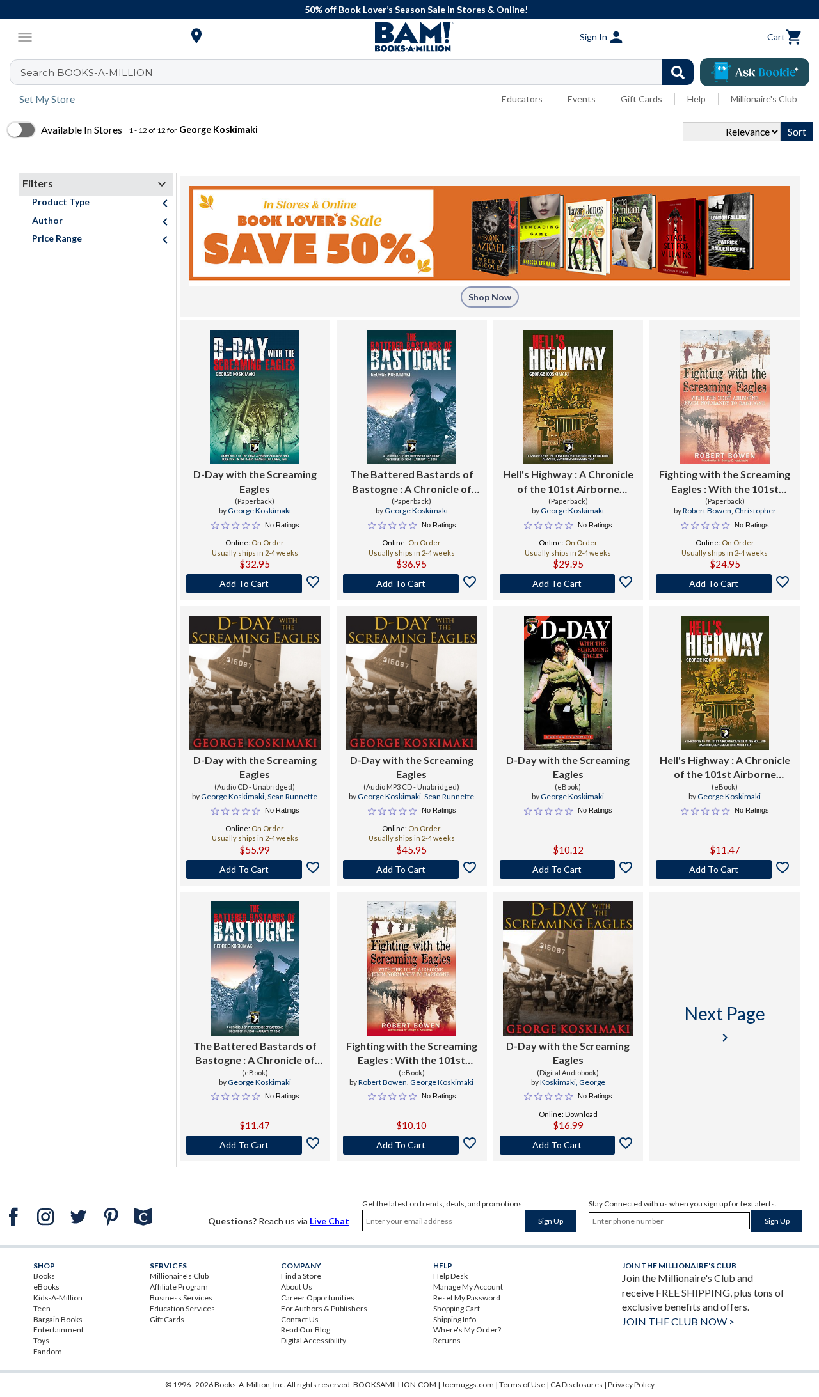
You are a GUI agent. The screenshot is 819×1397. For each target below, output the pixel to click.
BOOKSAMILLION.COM (394, 1384)
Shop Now (489, 297)
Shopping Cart (456, 1308)
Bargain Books (58, 1319)
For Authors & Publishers (324, 1308)
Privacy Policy (631, 1384)
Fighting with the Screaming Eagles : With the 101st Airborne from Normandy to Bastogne (724, 482)
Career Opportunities (317, 1297)
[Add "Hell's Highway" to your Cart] (568, 583)
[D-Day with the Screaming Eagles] (255, 397)
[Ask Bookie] (754, 72)
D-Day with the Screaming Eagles (255, 481)
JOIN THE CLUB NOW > (678, 1321)
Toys (41, 1340)
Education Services (182, 1308)
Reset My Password (466, 1297)
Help (696, 98)
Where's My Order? (467, 1329)
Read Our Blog (305, 1329)
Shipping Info (454, 1319)
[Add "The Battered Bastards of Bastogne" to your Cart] (412, 583)
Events (582, 98)
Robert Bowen (707, 510)
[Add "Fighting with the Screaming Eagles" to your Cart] (724, 583)
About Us (296, 1287)
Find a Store (301, 1276)
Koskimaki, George (572, 1082)
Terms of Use (522, 1384)
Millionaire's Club (764, 98)
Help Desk (450, 1276)
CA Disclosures (576, 1384)
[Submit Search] (678, 72)
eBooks (46, 1287)
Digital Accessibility (313, 1340)
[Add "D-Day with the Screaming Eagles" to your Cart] (255, 583)
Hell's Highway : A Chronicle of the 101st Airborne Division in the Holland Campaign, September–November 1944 (725, 768)
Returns (447, 1340)
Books (44, 1276)
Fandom (47, 1351)
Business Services (181, 1297)
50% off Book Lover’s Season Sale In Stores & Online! (416, 9)
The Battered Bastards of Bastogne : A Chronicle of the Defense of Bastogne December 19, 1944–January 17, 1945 (254, 1054)
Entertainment (58, 1329)
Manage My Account (468, 1287)
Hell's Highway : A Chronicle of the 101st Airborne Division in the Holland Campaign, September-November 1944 (568, 482)
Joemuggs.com (467, 1384)
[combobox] (360, 72)
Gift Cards (641, 98)
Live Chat (329, 1220)
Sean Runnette (292, 796)
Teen (42, 1308)
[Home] (409, 37)
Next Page (725, 1024)
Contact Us (300, 1319)
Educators (522, 98)
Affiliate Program (179, 1287)
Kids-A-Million (58, 1297)
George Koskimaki (259, 510)
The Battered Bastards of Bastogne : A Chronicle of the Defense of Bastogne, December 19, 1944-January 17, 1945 (412, 482)
